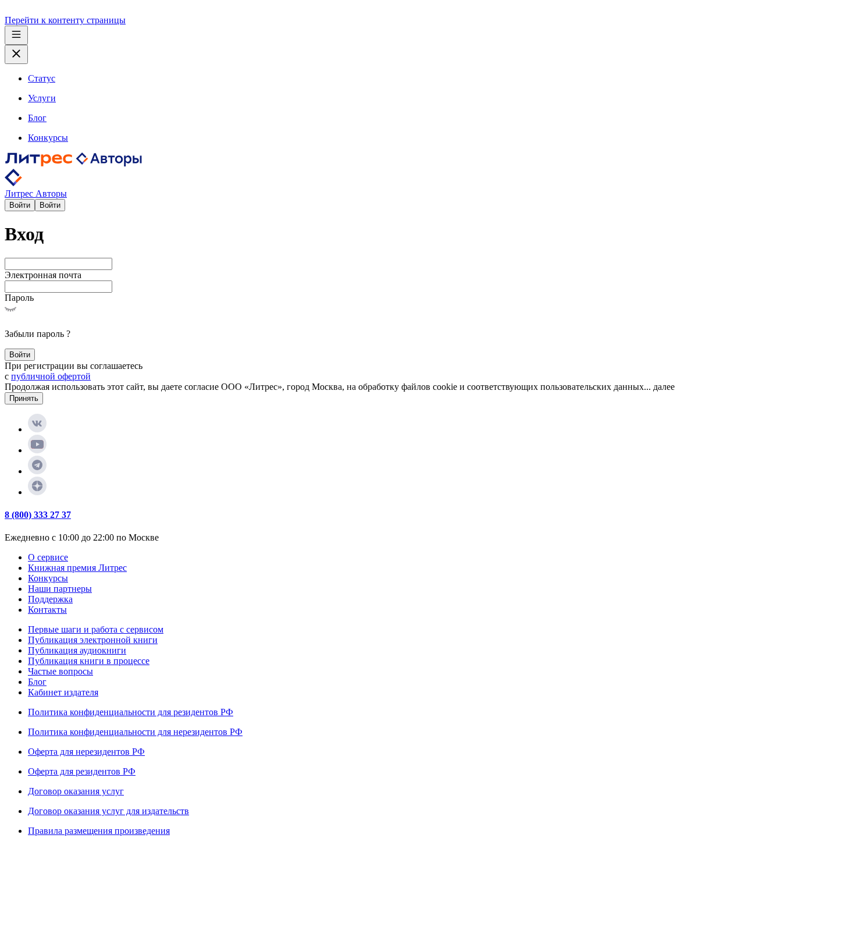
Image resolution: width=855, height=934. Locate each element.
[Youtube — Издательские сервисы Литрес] (37, 450)
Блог (37, 682)
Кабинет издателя (63, 692)
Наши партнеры (60, 589)
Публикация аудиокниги (77, 650)
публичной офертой (51, 376)
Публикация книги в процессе (88, 661)
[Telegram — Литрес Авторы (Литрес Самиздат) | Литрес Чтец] (37, 471)
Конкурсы (48, 578)
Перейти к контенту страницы (65, 20)
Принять (23, 398)
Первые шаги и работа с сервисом (95, 629)
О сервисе (48, 557)
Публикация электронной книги (93, 640)
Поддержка (50, 599)
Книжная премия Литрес (77, 568)
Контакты (47, 610)
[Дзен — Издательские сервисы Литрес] (37, 492)
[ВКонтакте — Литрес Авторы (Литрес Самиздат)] (37, 429)
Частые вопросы (60, 671)
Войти (19, 205)
